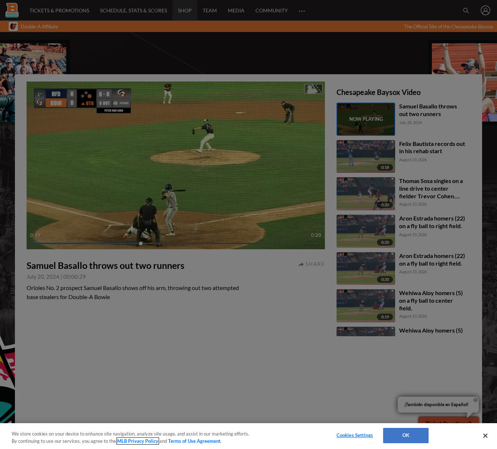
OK (405, 435)
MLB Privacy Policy (137, 441)
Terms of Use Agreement (194, 441)
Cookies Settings (355, 435)
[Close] (485, 436)
